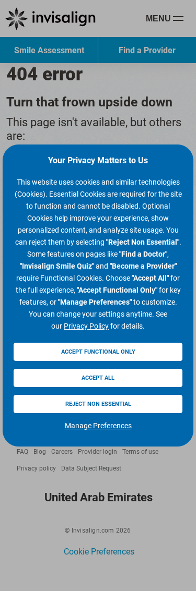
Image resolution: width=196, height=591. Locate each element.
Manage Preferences (98, 425)
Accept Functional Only (98, 351)
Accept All (98, 378)
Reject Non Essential (98, 404)
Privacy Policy (86, 326)
